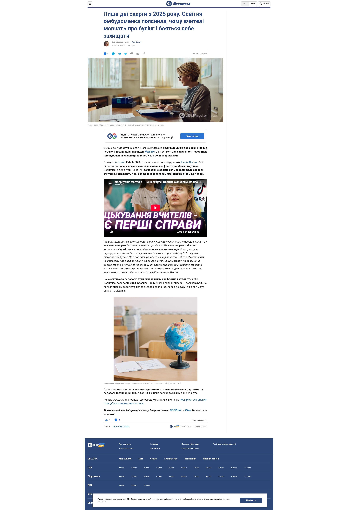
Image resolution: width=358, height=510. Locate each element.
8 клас (208, 468)
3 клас (146, 468)
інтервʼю (120, 162)
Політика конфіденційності (224, 444)
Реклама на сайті (126, 448)
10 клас (234, 468)
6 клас (184, 468)
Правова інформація (190, 444)
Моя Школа (136, 42)
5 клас (171, 468)
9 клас (221, 468)
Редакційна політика (121, 426)
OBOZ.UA (92, 458)
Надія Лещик (189, 162)
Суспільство (171, 458)
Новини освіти (211, 458)
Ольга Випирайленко (120, 42)
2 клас (134, 468)
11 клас (247, 468)
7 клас (196, 468)
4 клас (159, 468)
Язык (253, 4)
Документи (155, 448)
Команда (154, 444)
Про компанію (125, 444)
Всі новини (190, 458)
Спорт (153, 458)
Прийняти (251, 500)
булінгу (149, 151)
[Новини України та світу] (174, 427)
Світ (140, 458)
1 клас (121, 468)
